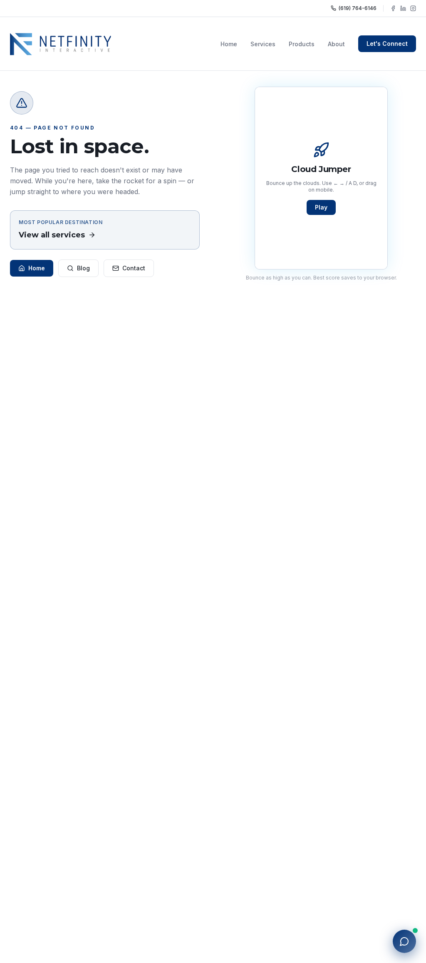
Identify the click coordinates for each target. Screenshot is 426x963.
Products (302, 43)
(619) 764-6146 (357, 8)
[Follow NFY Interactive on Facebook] (393, 8)
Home (228, 43)
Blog (83, 268)
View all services (52, 235)
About (336, 43)
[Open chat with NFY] (404, 941)
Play (321, 207)
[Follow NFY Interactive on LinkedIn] (403, 8)
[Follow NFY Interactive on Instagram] (413, 8)
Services (262, 43)
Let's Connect (387, 43)
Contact (133, 268)
